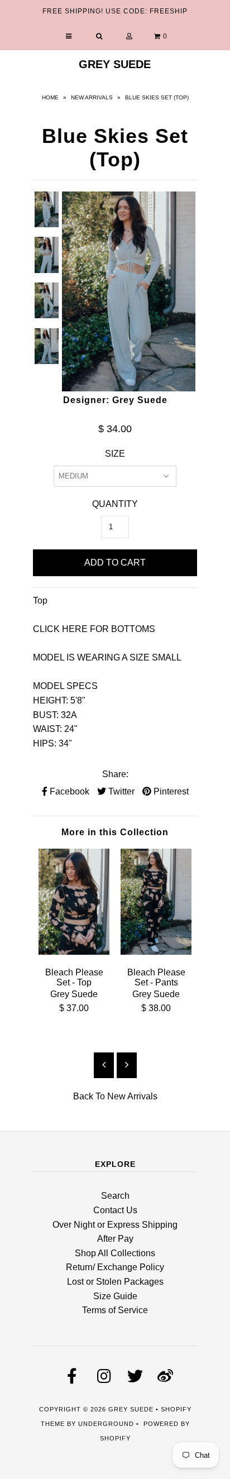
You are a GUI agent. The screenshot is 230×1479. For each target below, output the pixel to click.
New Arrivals (92, 97)
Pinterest (170, 791)
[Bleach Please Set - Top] (74, 951)
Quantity (115, 504)
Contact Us (115, 1210)
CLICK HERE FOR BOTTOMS (94, 629)
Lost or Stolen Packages (115, 1281)
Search (115, 1195)
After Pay (115, 1238)
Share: (115, 774)
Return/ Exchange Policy (115, 1267)
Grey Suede (115, 64)
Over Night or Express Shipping (115, 1224)
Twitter (120, 791)
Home (50, 97)
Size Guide (115, 1296)
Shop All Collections (115, 1253)
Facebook (68, 791)
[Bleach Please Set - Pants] (156, 951)
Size (115, 453)
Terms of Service (115, 1310)
